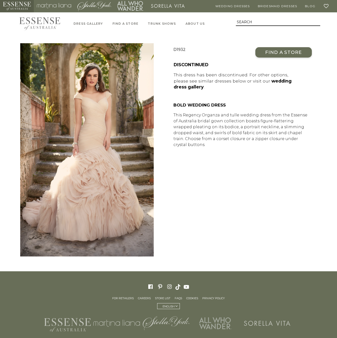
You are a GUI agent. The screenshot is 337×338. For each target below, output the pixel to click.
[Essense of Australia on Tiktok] (178, 286)
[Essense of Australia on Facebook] (150, 287)
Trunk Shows (162, 23)
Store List (162, 298)
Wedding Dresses (232, 6)
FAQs (178, 298)
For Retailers (123, 298)
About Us (195, 23)
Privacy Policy (213, 298)
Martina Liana (54, 6)
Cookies (192, 298)
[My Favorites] (327, 6)
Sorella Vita (168, 6)
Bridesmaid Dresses (277, 6)
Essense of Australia (17, 6)
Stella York (94, 6)
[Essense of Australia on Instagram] (169, 287)
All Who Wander (130, 6)
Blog (310, 6)
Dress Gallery (88, 23)
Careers (144, 298)
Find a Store (283, 52)
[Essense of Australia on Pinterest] (160, 287)
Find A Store (125, 23)
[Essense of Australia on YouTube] (187, 286)
